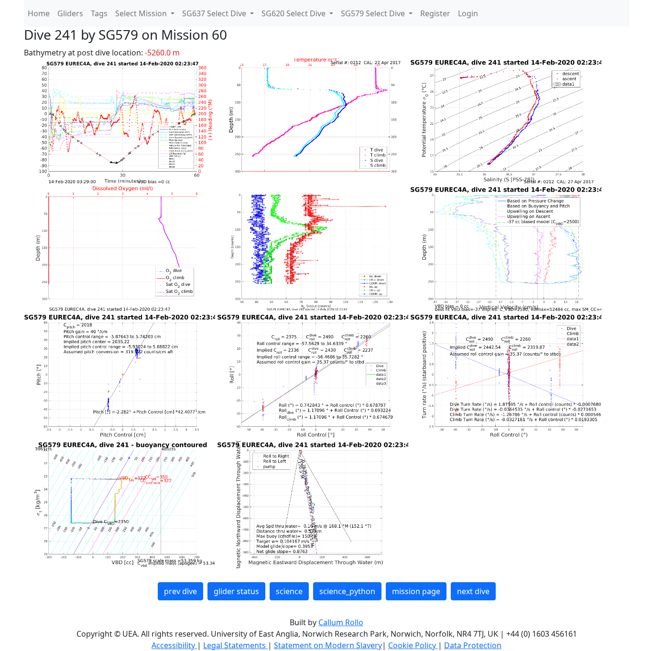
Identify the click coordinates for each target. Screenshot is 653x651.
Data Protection (472, 645)
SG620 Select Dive (294, 13)
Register (435, 13)
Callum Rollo (340, 622)
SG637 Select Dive (215, 13)
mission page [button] (416, 591)
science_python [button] (347, 591)
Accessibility (174, 645)
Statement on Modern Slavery (328, 645)
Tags (99, 13)
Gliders (70, 13)
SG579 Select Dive (374, 13)
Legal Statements (235, 645)
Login (468, 13)
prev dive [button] (180, 591)
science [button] (289, 591)
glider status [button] (236, 591)
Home (39, 13)
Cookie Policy (413, 645)
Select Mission (142, 13)
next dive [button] (473, 591)
